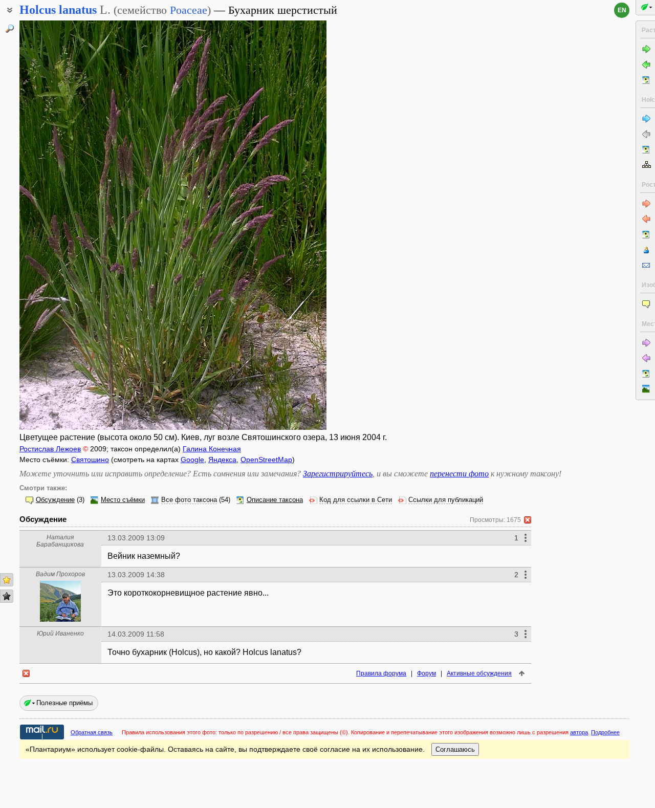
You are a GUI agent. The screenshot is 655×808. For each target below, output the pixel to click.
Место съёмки (123, 500)
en (622, 10)
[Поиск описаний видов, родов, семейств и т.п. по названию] (9, 28)
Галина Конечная (212, 449)
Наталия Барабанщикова (60, 541)
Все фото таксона (189, 500)
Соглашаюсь (455, 749)
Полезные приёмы (64, 703)
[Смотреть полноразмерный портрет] (60, 619)
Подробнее (605, 732)
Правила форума (381, 673)
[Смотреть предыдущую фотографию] (52, 225)
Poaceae (188, 10)
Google (192, 459)
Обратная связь (92, 732)
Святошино (90, 459)
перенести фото (459, 473)
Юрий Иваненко (60, 633)
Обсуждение (55, 500)
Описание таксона (275, 500)
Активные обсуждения (479, 673)
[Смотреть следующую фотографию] (293, 225)
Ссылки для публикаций (445, 500)
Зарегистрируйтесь (338, 473)
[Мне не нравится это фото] (6, 596)
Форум (426, 673)
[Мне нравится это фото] (6, 579)
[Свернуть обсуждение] (527, 519)
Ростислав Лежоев (50, 449)
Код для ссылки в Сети (355, 500)
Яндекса (222, 459)
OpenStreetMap (266, 459)
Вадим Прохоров (60, 574)
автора (579, 732)
